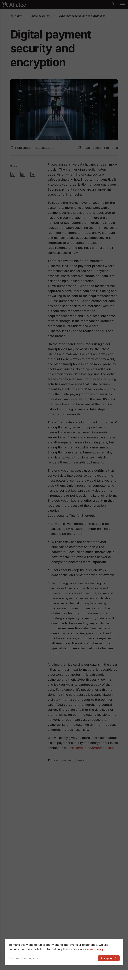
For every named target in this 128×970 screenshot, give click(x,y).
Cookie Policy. (94, 949)
